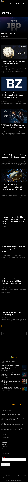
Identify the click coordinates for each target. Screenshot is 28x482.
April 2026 (4, 446)
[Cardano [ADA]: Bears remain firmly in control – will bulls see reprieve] (14, 146)
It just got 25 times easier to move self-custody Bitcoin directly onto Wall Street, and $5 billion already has (10, 381)
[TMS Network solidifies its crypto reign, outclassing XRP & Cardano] (14, 116)
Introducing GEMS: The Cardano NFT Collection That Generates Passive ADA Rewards (12, 95)
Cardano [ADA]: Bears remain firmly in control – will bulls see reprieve (13, 156)
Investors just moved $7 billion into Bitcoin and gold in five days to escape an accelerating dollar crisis (11, 388)
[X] (18, 404)
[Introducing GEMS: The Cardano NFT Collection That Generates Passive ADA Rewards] (14, 84)
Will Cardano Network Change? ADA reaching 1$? (12, 313)
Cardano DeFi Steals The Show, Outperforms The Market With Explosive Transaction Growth (12, 187)
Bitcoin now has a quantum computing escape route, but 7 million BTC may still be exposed (10, 374)
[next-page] (12, 326)
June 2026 (5, 442)
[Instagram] (8, 404)
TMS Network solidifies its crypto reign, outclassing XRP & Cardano (13, 126)
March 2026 (5, 448)
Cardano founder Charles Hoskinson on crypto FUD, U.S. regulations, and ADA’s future (12, 281)
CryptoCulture (12, 475)
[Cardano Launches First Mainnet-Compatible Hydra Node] (14, 52)
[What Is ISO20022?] (14, 27)
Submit (5, 464)
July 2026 (4, 440)
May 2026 (4, 444)
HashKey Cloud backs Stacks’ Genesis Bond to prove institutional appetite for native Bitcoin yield (10, 367)
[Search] (25, 333)
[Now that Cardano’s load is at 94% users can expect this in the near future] (14, 237)
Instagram (13, 404)
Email (3, 457)
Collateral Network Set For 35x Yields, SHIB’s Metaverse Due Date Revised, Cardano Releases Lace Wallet (13, 220)
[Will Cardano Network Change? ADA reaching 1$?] (14, 303)
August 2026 (5, 437)
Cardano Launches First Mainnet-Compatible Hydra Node (13, 62)
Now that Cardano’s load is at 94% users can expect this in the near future (13, 249)
